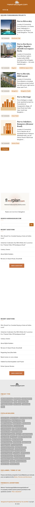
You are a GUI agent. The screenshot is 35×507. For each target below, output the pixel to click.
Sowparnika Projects (7, 458)
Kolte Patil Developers (24, 437)
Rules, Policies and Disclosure (23, 477)
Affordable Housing (6, 398)
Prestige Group (5, 445)
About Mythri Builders (7, 254)
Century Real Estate (6, 426)
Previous (5, 149)
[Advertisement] (17, 171)
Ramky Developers (20, 447)
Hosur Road (15, 116)
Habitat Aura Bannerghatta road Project (12, 361)
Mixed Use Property (7, 401)
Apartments (17, 398)
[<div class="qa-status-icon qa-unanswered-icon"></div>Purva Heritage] (8, 103)
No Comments (5, 38)
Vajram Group (5, 464)
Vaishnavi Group (21, 461)
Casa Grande (26, 423)
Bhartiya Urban (16, 420)
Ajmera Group (14, 418)
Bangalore (15, 91)
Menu (5, 10)
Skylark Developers (7, 455)
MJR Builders (17, 442)
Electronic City (16, 38)
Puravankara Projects (7, 447)
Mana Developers (17, 439)
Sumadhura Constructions (22, 458)
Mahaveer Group (6, 439)
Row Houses (17, 404)
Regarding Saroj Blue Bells (8, 352)
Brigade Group (17, 423)
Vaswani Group (14, 464)
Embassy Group (5, 431)
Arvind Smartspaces (26, 418)
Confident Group (6, 428)
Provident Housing (16, 445)
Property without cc (6, 404)
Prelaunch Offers (23, 401)
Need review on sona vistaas (9, 357)
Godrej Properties (17, 431)
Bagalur (14, 68)
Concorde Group (18, 426)
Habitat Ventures (27, 434)
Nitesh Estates (26, 442)
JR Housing (13, 437)
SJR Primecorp (25, 453)
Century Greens (5, 249)
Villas (2, 407)
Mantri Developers (6, 442)
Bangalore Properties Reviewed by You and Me (14, 501)
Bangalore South (25, 91)
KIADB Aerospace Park (26, 68)
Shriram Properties (6, 453)
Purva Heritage (24, 97)
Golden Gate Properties (8, 434)
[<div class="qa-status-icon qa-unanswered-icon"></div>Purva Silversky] (8, 27)
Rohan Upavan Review (7, 366)
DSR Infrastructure (21, 428)
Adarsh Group (5, 418)
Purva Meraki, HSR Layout (23, 75)
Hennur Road (15, 143)
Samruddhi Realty (20, 450)
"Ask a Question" (16, 491)
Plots (15, 401)
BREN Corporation (6, 423)
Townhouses (26, 404)
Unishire (12, 461)
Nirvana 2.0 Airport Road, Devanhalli (11, 258)
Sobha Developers (19, 455)
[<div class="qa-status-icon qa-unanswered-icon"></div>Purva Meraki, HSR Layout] (8, 79)
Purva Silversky (24, 21)
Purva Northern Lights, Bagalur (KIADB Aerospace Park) (25, 47)
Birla (23, 420)
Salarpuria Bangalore (7, 450)
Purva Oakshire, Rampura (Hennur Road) (25, 124)
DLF (13, 428)
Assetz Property (5, 420)
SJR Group (16, 453)
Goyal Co (18, 434)
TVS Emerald (5, 461)
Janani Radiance (27, 398)
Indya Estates (5, 437)
